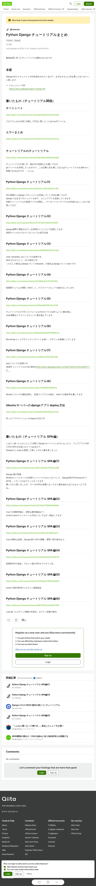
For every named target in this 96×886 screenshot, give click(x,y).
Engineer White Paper (34, 850)
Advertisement (8, 854)
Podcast (51, 846)
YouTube (51, 842)
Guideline (6, 837)
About (4, 825)
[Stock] (16, 620)
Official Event (39, 9)
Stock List (16, 9)
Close (29, 874)
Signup (89, 4)
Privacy (5, 833)
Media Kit (6, 842)
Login (78, 4)
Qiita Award (29, 846)
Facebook (52, 837)
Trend (6, 9)
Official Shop (76, 833)
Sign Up (53, 773)
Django (17, 40)
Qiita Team (75, 825)
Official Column (56, 9)
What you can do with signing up (28, 649)
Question (27, 9)
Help (4, 850)
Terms (4, 829)
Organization (72, 9)
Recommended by (25, 678)
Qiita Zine (75, 829)
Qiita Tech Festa (31, 842)
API (26, 854)
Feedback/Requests (10, 846)
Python (9, 40)
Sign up (18, 874)
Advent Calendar (32, 837)
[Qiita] (7, 4)
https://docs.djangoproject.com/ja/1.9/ (27, 89)
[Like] (9, 620)
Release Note (30, 825)
